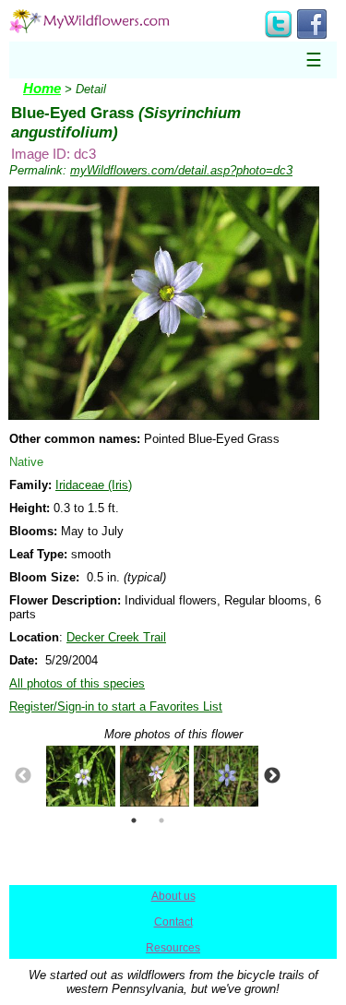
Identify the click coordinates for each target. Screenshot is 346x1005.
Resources (173, 947)
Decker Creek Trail (116, 637)
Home (42, 88)
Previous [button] (23, 776)
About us (173, 896)
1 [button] (134, 820)
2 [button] (161, 820)
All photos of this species (77, 683)
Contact (173, 921)
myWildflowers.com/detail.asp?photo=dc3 (181, 170)
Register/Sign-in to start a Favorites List (115, 706)
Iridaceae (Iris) (93, 485)
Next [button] (272, 776)
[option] (73, 776)
